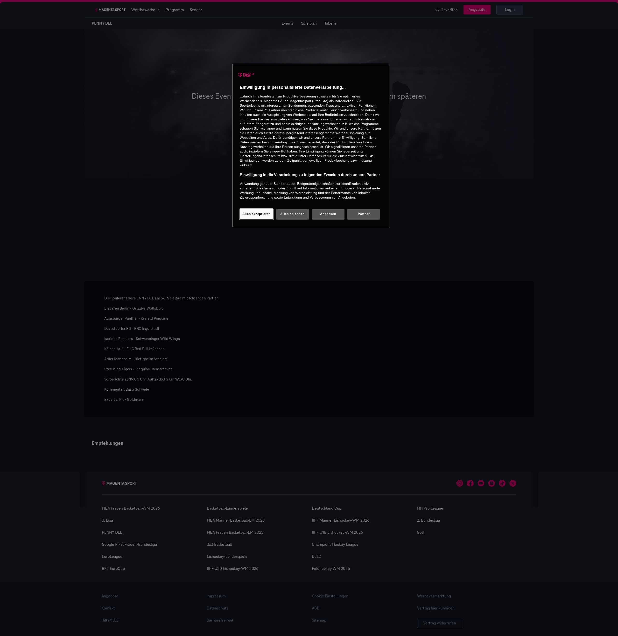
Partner (364, 214)
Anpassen (328, 214)
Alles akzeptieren (256, 214)
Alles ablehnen (292, 214)
